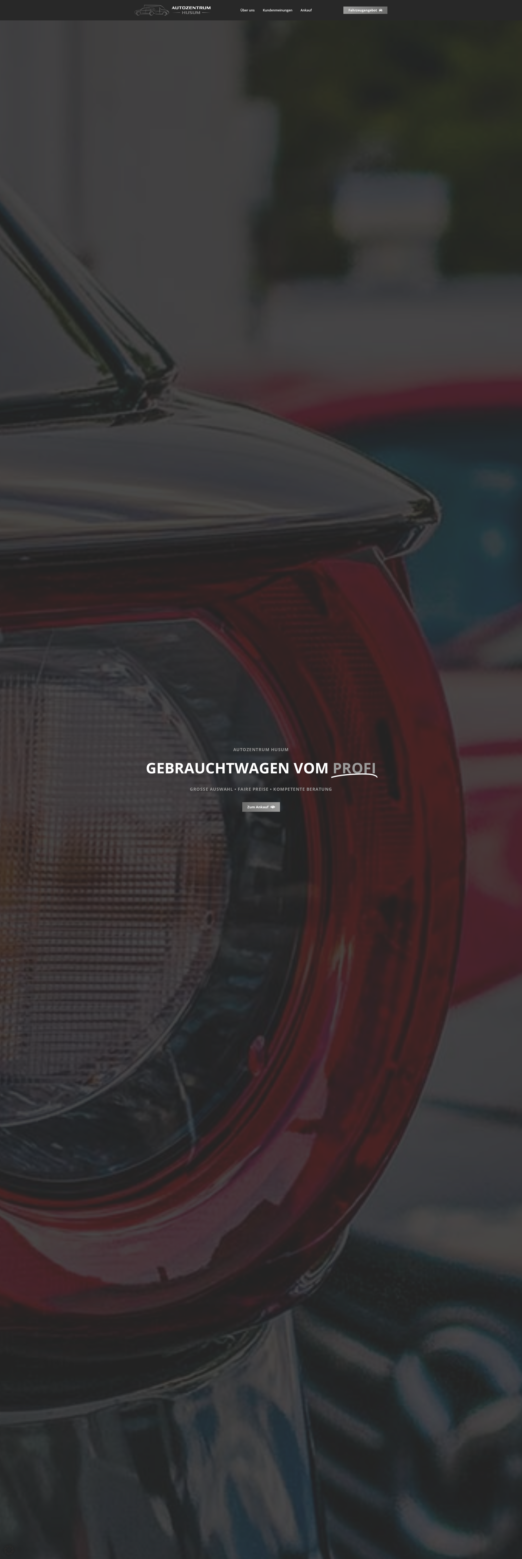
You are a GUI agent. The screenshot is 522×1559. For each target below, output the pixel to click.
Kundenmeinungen (277, 10)
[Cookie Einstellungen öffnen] (9, 1553)
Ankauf (306, 10)
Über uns (247, 10)
